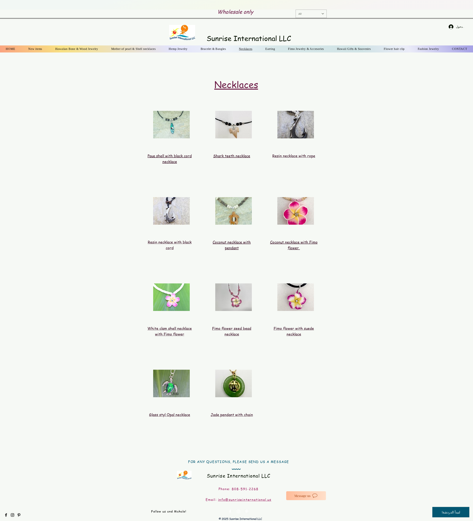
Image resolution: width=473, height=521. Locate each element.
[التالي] (447, 4)
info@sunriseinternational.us (244, 499)
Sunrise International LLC (249, 38)
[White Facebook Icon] (230, 511)
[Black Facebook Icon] (6, 515)
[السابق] (26, 4)
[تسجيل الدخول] (447, 26)
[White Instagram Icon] (238, 511)
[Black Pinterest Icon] (19, 515)
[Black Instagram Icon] (12, 515)
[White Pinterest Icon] (246, 511)
